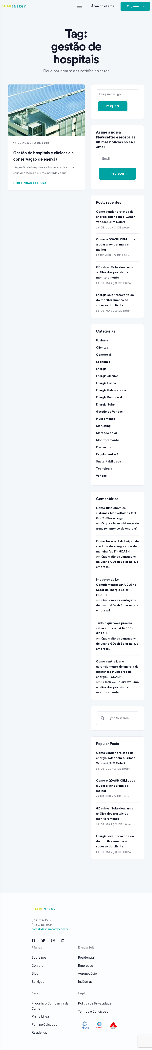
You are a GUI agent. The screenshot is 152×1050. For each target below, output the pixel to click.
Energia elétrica (107, 376)
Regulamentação (108, 454)
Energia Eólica (106, 383)
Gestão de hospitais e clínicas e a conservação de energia (43, 156)
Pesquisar (113, 106)
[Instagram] (53, 940)
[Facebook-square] (33, 940)
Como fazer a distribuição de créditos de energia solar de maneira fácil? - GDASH (117, 546)
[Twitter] (43, 940)
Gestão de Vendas (109, 411)
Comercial (103, 354)
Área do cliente (103, 6)
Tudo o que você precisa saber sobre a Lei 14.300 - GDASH (114, 628)
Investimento (105, 418)
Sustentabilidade (108, 461)
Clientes (102, 347)
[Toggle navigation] (79, 6)
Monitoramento (107, 440)
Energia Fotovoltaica (111, 390)
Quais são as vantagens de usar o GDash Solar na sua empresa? (117, 562)
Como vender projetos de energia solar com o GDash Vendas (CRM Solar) (115, 217)
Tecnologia (104, 468)
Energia (101, 369)
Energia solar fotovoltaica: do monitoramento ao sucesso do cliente (115, 300)
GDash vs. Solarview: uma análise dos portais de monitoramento (114, 272)
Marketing (103, 426)
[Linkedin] (63, 940)
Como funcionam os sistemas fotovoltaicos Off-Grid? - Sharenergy (116, 513)
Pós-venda (103, 447)
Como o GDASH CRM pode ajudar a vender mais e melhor (115, 244)
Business (102, 340)
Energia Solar (105, 404)
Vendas (101, 475)
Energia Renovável (109, 397)
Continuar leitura (30, 183)
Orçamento (135, 6)
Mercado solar (106, 433)
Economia (103, 361)
